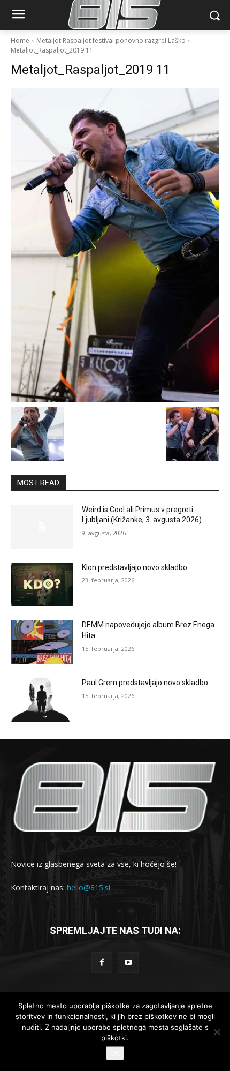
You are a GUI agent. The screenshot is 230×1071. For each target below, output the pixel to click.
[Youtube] (128, 962)
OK (115, 1053)
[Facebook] (101, 962)
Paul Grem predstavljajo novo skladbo (145, 682)
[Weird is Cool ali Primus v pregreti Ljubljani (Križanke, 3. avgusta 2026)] (42, 527)
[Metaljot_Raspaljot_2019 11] (115, 245)
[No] (216, 1032)
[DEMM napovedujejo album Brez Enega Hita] (42, 642)
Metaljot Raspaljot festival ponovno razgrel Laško (111, 40)
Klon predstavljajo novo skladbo (134, 567)
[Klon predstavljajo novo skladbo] (42, 584)
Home (20, 40)
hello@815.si (88, 887)
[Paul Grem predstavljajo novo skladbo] (42, 700)
